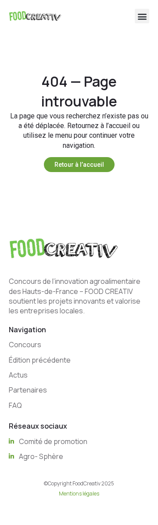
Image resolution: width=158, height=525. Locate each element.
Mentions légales (79, 493)
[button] (142, 16)
